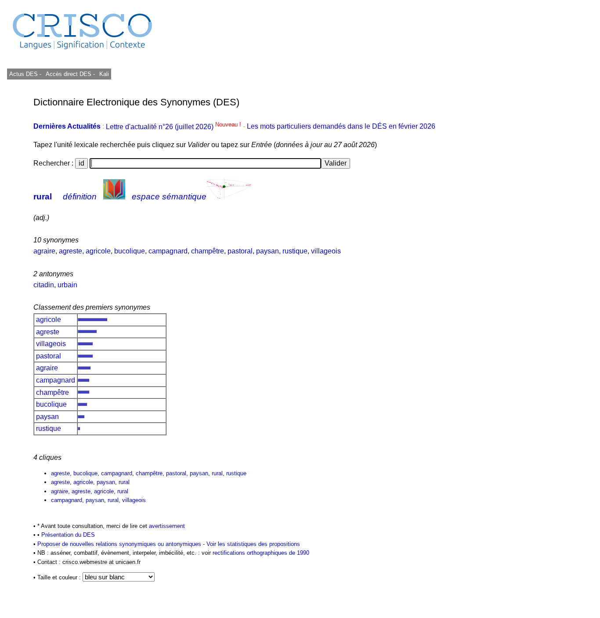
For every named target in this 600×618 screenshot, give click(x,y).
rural (42, 196)
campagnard (168, 251)
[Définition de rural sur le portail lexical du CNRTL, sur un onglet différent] (114, 196)
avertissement (167, 526)
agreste (70, 251)
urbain (67, 285)
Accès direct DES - (70, 74)
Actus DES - (25, 74)
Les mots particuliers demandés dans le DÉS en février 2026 (341, 126)
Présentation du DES (68, 534)
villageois (326, 251)
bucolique (129, 251)
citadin (43, 285)
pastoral (240, 251)
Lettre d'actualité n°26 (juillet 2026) (174, 126)
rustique (294, 251)
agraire (44, 251)
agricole (98, 251)
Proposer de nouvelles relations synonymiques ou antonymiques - (121, 544)
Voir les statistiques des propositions (253, 544)
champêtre (207, 251)
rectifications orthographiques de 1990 (261, 552)
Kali (104, 74)
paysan (267, 251)
